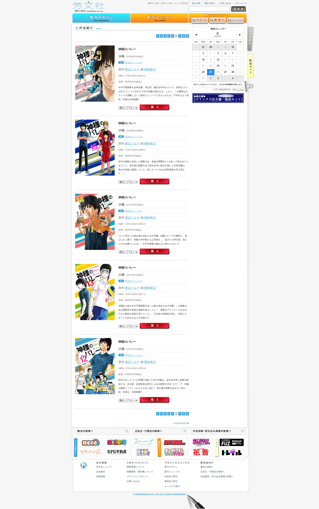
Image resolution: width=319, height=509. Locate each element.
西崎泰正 (150, 69)
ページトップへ (180, 423)
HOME (197, 3)
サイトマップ (240, 3)
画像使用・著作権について (140, 471)
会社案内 (100, 471)
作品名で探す (171, 476)
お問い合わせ (225, 3)
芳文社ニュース (104, 467)
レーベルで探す (172, 486)
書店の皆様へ (210, 3)
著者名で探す (171, 481)
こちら (240, 89)
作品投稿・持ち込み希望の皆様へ (217, 476)
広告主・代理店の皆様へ (212, 471)
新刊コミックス (172, 471)
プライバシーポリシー (138, 476)
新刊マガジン (171, 467)
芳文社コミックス (134, 62)
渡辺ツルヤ (132, 69)
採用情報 (100, 476)
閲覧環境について (135, 467)
